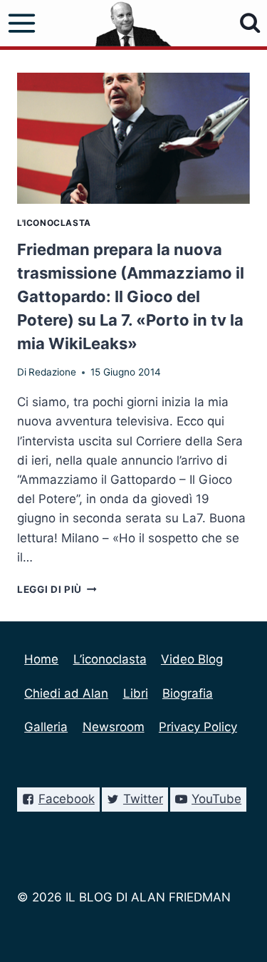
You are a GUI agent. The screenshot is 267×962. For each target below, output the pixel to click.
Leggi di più (57, 589)
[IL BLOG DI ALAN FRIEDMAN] (133, 23)
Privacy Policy (198, 727)
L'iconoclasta (54, 222)
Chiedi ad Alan (66, 693)
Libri (135, 693)
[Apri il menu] (22, 23)
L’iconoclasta (110, 659)
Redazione (52, 372)
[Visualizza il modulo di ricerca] (250, 23)
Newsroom (114, 727)
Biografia (187, 693)
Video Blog (192, 659)
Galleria (46, 727)
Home (41, 659)
